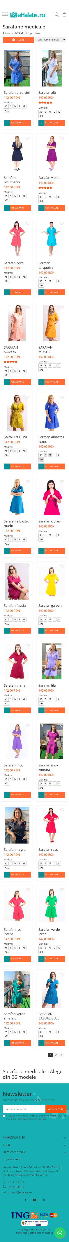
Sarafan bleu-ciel (17, 92)
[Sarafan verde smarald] (17, 989)
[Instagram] (43, 1200)
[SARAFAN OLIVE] (17, 413)
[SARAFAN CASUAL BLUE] (51, 989)
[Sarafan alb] (51, 68)
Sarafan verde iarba (49, 931)
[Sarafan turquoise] (51, 239)
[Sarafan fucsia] (17, 581)
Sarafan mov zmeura (48, 767)
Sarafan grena (14, 685)
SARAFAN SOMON (11, 349)
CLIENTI (7, 1145)
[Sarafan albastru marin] (17, 497)
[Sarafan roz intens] (17, 905)
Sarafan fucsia (15, 605)
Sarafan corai (14, 263)
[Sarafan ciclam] (51, 497)
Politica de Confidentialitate (32, 1118)
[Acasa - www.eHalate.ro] (28, 14)
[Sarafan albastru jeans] (51, 413)
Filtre (19, 39)
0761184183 (15, 1187)
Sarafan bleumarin (12, 179)
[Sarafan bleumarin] (17, 153)
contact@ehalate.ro (19, 1192)
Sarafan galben (50, 605)
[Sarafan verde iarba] (51, 905)
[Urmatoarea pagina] (61, 1055)
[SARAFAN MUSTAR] (51, 323)
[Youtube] (34, 1200)
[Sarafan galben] (51, 581)
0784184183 (15, 1182)
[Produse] (5, 14)
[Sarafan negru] (17, 825)
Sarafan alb (47, 92)
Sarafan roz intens (12, 931)
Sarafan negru (15, 849)
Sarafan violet (49, 177)
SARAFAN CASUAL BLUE (48, 1016)
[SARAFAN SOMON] (17, 323)
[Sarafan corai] (17, 239)
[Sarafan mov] (17, 741)
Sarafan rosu (48, 849)
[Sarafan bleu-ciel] (17, 68)
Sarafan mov (13, 765)
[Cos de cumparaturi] (64, 15)
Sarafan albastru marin (16, 523)
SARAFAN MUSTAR (45, 349)
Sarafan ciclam (49, 521)
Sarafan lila (47, 685)
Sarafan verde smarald (14, 1016)
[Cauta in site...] (57, 15)
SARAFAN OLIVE (16, 437)
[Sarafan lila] (51, 661)
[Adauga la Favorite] (28, 53)
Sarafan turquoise (45, 265)
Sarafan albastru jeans (51, 439)
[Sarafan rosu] (51, 825)
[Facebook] (25, 1200)
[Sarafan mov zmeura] (51, 741)
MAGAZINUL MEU (14, 1137)
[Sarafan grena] (17, 661)
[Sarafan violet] (51, 153)
